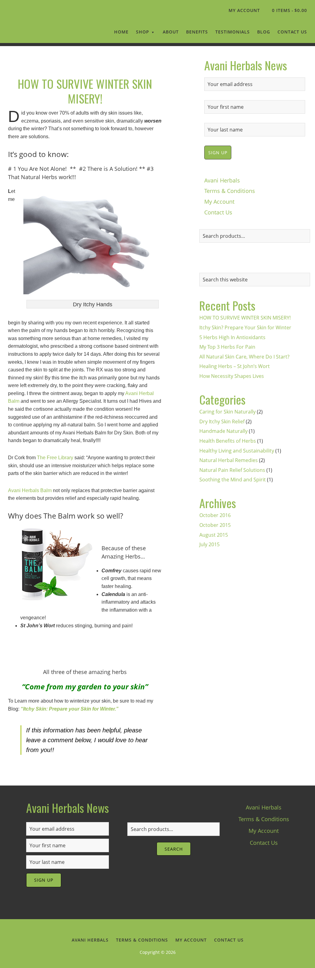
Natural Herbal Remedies (228, 460)
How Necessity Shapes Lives (231, 376)
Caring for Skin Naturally (227, 411)
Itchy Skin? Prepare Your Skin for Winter (245, 327)
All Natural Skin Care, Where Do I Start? (244, 356)
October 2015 (215, 525)
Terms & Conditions (229, 190)
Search (174, 849)
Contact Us (218, 212)
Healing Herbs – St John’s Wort (234, 366)
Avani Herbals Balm (30, 490)
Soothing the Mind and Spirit (232, 479)
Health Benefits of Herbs (227, 440)
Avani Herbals (39, 26)
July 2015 (209, 544)
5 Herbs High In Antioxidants (232, 337)
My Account (219, 201)
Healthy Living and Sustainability (236, 450)
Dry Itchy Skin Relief (222, 421)
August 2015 (213, 534)
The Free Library (55, 457)
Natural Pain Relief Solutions (232, 470)
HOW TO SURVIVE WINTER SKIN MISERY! (85, 91)
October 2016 (215, 515)
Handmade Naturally (223, 431)
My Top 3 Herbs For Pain (227, 346)
